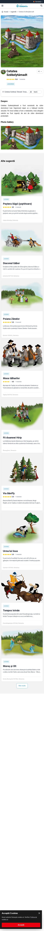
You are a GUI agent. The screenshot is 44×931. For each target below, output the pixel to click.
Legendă (13, 12)
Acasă (6, 12)
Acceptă (21, 925)
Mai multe (22, 686)
